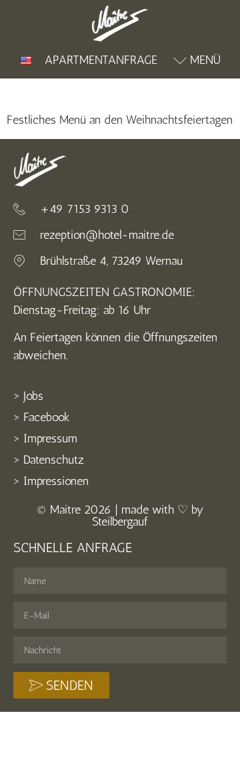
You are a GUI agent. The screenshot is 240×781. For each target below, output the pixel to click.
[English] (25, 60)
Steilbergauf (120, 521)
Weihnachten (38, 92)
